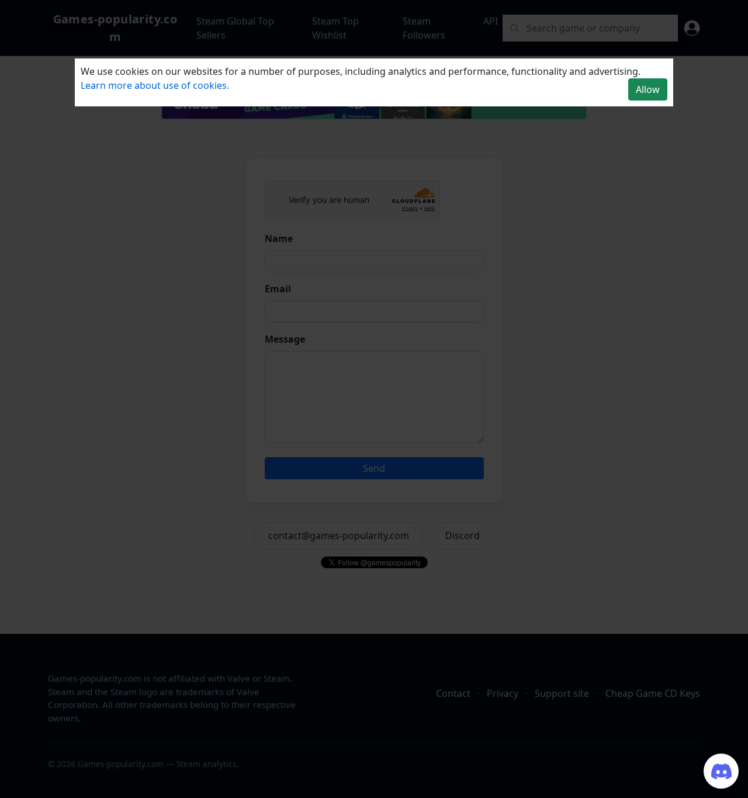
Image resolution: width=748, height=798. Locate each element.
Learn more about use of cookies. (155, 85)
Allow (648, 89)
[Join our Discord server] (721, 771)
